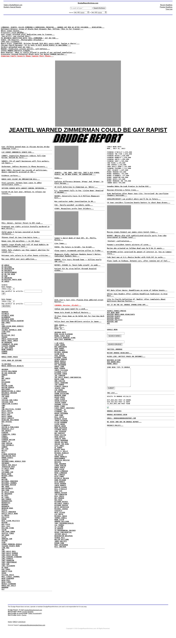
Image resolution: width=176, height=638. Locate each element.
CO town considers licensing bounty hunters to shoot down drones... (138, 202)
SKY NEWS (5, 535)
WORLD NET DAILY (9, 585)
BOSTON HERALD (8, 387)
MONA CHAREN (59, 368)
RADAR (4, 519)
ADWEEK (4, 375)
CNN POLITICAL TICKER (11, 409)
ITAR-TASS (6, 331)
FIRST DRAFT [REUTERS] (64, 408)
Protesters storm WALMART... (14, 33)
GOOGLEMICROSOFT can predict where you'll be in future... (134, 199)
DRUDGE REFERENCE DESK (117, 414)
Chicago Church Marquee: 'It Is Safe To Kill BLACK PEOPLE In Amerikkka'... (36, 45)
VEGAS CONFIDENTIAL (63, 532)
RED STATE (6, 524)
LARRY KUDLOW (60, 465)
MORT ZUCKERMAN (61, 545)
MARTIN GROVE (60, 426)
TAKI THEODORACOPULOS (64, 523)
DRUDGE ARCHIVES (114, 411)
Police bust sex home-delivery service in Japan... (77, 321)
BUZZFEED (5, 395)
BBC (3, 376)
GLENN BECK (59, 354)
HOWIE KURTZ (59, 467)
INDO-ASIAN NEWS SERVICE (13, 326)
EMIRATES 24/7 (8, 429)
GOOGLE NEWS (112, 329)
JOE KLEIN (58, 455)
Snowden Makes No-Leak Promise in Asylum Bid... (129, 186)
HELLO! (4, 450)
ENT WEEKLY (6, 431)
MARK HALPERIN (60, 428)
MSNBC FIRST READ (62, 336)
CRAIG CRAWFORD (61, 383)
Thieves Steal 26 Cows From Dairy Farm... (21, 237)
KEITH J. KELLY (61, 451)
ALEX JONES (59, 446)
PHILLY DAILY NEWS (10, 513)
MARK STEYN (59, 520)
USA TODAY (6, 569)
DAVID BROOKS (60, 363)
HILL (3, 452)
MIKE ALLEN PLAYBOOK (63, 334)
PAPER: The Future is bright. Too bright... (74, 247)
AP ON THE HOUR (8, 274)
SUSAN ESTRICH (60, 401)
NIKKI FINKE (59, 406)
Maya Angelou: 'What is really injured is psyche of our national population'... (38, 52)
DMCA (15, 622)
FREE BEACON (7, 443)
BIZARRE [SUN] (60, 357)
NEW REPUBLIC (7, 488)
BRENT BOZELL (60, 361)
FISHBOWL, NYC (60, 411)
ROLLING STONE (8, 528)
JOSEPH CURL (59, 388)
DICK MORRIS (59, 482)
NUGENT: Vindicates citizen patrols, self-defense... (25, 49)
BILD (3, 380)
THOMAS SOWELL (60, 518)
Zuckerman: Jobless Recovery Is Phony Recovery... (25, 166)
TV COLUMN (58, 527)
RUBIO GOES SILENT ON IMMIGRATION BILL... (21, 179)
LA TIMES (5, 470)
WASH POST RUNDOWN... (64, 339)
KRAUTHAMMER (59, 458)
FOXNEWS (5, 438)
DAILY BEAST (7, 411)
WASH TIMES (6, 582)
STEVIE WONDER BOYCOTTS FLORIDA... (17, 51)
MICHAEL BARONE (61, 352)
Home (10, 622)
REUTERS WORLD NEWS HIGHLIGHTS (121, 314)
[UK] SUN (5, 564)
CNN (3, 407)
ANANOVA (5, 312)
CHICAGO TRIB (7, 402)
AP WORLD (5, 265)
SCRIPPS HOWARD (8, 346)
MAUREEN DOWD (60, 395)
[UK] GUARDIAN (8, 560)
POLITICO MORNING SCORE (65, 338)
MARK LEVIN (59, 469)
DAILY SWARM (7, 416)
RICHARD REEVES (61, 502)
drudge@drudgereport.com (33, 610)
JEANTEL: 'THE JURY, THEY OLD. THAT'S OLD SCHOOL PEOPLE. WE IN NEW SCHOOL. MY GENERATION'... (76, 173)
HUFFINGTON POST (9, 456)
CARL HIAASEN (60, 431)
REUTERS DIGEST (113, 316)
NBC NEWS (5, 486)
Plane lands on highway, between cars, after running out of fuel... (138, 261)
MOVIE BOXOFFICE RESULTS (13, 366)
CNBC (3, 405)
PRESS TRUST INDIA (10, 340)
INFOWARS (5, 463)
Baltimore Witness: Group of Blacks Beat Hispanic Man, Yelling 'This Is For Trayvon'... (42, 29)
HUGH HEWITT (59, 437)
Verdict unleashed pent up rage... (17, 47)
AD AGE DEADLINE (9, 373)
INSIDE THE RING (61, 444)
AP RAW (4, 276)
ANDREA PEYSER (60, 493)
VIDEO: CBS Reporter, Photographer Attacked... (22, 40)
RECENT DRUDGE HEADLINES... (119, 353)
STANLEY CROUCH (61, 386)
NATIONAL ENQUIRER (10, 481)
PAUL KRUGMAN (60, 464)
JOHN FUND (58, 415)
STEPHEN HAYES (60, 429)
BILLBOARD (6, 382)
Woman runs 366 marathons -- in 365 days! (21, 241)
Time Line (169, 9)
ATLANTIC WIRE (8, 315)
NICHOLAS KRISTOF (62, 460)
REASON (4, 522)
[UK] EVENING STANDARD (12, 557)
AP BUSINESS (7, 270)
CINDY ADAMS (59, 345)
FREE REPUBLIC (8, 445)
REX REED (58, 500)
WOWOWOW (5, 587)
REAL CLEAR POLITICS (11, 521)
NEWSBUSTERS (7, 501)
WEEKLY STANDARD (9, 584)
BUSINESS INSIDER (9, 393)
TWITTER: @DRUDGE (114, 349)
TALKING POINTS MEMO (11, 546)
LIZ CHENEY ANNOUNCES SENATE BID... (18, 152)
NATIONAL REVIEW (9, 485)
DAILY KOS (6, 414)
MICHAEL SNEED (60, 516)
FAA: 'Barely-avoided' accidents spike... (73, 205)
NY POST (5, 495)
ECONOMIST (6, 425)
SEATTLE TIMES (8, 533)
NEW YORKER (6, 499)
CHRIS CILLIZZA (61, 370)
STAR (3, 542)
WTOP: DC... (59, 329)
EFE (3, 324)
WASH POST (6, 580)
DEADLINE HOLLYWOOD (10, 420)
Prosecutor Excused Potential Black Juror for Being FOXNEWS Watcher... (34, 54)
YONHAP (4, 353)
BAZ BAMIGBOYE (60, 347)
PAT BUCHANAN (60, 365)
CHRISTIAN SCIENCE (10, 404)
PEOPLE (4, 510)
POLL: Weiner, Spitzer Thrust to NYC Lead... (22, 223)
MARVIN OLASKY (60, 487)
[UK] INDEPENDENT (9, 562)
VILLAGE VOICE (8, 575)
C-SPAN (4, 398)
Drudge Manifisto (27, 612)
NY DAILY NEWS (8, 492)
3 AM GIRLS (59, 343)
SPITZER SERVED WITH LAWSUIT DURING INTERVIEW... (24, 188)
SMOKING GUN (7, 539)
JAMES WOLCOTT (60, 541)
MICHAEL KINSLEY (61, 453)
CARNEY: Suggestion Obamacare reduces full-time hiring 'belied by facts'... (24, 156)
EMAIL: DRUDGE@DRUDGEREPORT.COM (121, 418)
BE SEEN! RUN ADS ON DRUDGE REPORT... (124, 422)
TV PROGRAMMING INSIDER (65, 530)
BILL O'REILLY (60, 489)
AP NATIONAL (7, 267)
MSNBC (4, 477)
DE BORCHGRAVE (60, 392)
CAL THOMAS (59, 525)
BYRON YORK (59, 543)
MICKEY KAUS (59, 449)
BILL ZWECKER (60, 547)
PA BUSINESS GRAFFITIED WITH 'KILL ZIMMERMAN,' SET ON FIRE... (29, 38)
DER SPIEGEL (7, 422)
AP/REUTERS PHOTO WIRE (12, 279)
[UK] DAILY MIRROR (10, 553)
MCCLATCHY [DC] (8, 335)
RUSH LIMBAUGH (60, 473)
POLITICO (5, 517)
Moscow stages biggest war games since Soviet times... (132, 232)
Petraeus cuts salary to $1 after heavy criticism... (26, 255)
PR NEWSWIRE (7, 342)
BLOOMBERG (6, 317)
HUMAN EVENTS (7, 458)
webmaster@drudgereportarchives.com (32, 625)
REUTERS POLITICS (114, 320)
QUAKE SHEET (112, 364)
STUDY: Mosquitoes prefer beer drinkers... (74, 208)
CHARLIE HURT (60, 438)
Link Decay (22, 622)
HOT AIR (5, 449)
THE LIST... (112, 393)
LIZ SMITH (58, 514)
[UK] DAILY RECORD (10, 555)
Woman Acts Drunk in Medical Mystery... (72, 312)
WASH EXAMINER (8, 578)
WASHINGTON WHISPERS (63, 536)
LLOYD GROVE (59, 424)
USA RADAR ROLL (113, 362)
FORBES (4, 436)
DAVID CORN (59, 379)
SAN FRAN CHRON (8, 531)
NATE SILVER (59, 512)
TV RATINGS (6, 364)
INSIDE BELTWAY (61, 442)
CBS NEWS (5, 396)
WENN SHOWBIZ (7, 349)
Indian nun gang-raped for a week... (71, 309)
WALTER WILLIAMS (61, 539)
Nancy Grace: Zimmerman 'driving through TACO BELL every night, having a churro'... (40, 43)
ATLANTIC (5, 313)
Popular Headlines (166, 7)
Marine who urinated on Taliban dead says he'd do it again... (136, 248)
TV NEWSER (58, 529)
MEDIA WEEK (6, 474)
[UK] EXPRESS (7, 558)
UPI (108, 323)
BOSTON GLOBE (7, 385)
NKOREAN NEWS (7, 508)
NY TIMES (5, 497)
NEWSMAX (5, 504)
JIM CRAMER (59, 384)
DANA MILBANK (60, 480)
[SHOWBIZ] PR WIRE (10, 344)
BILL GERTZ (59, 417)
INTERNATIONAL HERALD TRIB (14, 461)
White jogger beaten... (11, 31)
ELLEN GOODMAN (60, 422)
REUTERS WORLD (113, 318)
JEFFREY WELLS (60, 534)
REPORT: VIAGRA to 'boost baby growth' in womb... (77, 265)
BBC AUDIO (6, 378)
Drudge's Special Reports (12, 7)
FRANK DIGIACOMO (61, 393)
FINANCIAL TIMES (9, 434)
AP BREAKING (7, 278)
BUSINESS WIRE (8, 319)
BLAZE (4, 384)
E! (2, 423)
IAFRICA (5, 459)
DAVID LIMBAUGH (61, 471)
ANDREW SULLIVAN (61, 521)
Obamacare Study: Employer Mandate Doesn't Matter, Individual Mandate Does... (77, 255)
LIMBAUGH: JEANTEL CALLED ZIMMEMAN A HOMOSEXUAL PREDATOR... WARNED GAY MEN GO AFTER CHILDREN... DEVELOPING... (52, 27)
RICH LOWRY (59, 476)
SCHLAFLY (58, 511)
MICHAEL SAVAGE (61, 509)
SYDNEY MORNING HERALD (12, 544)
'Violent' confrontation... (119, 241)
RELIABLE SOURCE (61, 503)
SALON (4, 530)
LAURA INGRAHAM (61, 440)
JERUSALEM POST (8, 467)
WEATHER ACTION (113, 360)
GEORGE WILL (59, 538)
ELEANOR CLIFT (60, 372)
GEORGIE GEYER (60, 419)
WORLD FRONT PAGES (10, 357)
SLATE (4, 537)
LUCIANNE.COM (7, 472)
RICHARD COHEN (60, 374)
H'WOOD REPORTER (9, 454)
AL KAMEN (58, 447)
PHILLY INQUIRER (9, 512)
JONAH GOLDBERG (61, 420)
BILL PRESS (59, 496)
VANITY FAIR (7, 571)
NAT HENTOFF (59, 433)
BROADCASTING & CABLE (11, 391)
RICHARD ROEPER (61, 505)
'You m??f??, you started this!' (16, 36)
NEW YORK (5, 490)
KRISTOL (57, 462)
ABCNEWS (5, 369)
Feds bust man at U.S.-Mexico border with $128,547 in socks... (136, 257)
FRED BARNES (59, 350)
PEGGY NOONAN (60, 484)
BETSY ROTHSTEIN (61, 507)
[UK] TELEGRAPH (8, 566)
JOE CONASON (59, 375)
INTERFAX (5, 328)
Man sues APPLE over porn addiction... (19, 259)
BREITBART (6, 389)
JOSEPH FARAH (60, 402)
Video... (58, 178)
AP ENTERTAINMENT (9, 272)
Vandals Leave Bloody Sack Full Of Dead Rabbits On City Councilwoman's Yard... (25, 245)
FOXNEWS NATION (8, 440)
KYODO (4, 333)
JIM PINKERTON (60, 494)
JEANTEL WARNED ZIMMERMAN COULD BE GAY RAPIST (88, 130)
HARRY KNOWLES (60, 456)
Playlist (24, 615)
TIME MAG (5, 548)
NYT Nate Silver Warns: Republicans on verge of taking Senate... (137, 290)
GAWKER (4, 447)
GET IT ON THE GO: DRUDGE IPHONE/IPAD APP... (127, 305)
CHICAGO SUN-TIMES (10, 400)
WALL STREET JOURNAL (11, 576)
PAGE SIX (58, 491)
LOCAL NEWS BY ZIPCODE (12, 360)
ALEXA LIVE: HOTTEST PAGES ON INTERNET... (126, 356)
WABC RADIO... (60, 325)
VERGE (4, 573)
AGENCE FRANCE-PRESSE (116, 311)
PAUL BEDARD (59, 356)
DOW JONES (6, 322)
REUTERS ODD (112, 321)
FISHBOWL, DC (60, 410)
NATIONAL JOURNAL (9, 483)
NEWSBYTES (6, 503)
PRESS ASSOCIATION (10, 339)
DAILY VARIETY (8, 418)
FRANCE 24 (6, 441)
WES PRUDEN (59, 498)
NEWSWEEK (5, 506)
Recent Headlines (166, 5)
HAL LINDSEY (59, 474)
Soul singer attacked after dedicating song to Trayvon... (28, 34)
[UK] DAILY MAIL (9, 551)
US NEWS (5, 567)
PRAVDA (4, 337)
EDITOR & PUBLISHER (10, 427)
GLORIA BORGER (60, 359)
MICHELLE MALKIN (61, 478)
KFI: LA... (59, 327)
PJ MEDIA (5, 515)
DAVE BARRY (59, 348)
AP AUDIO (5, 281)
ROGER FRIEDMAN (61, 413)
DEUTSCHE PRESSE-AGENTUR (13, 321)
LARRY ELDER (59, 399)
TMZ (3, 549)
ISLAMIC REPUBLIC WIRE (12, 330)
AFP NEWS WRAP (113, 312)
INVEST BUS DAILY (9, 465)
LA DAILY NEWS (8, 468)
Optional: (71, 12)
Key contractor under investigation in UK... (75, 201)
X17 (3, 589)
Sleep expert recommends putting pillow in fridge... (78, 251)
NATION (4, 479)
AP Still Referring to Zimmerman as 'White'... (76, 187)
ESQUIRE (5, 432)
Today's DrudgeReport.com (13, 5)
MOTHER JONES (7, 476)
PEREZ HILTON (60, 435)
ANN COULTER (59, 381)
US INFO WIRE (7, 348)
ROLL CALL (6, 526)
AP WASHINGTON (8, 269)
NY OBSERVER (7, 494)
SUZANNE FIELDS (61, 404)
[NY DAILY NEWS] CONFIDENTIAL (67, 377)
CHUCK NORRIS (60, 485)
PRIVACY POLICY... (115, 425)
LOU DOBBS (58, 390)
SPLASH (4, 540)
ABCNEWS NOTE (60, 332)
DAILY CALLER (7, 413)
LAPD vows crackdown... (11, 42)
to (90, 12)
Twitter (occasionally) (35, 613)
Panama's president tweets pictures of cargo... (129, 244)
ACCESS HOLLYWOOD (9, 371)
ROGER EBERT (59, 397)
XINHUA (4, 351)
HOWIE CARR (59, 366)
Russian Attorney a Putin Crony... (123, 190)
